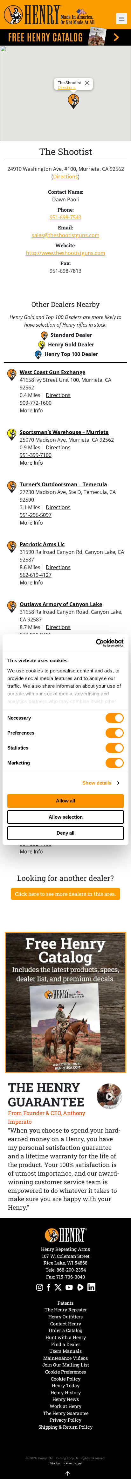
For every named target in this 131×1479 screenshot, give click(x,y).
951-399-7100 (36, 455)
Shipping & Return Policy (65, 1427)
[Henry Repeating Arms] (49, 14)
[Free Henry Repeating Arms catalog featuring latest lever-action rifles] (65, 36)
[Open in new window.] (40, 1288)
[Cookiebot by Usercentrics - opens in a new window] (96, 643)
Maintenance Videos (65, 1358)
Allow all (65, 800)
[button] (117, 18)
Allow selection (66, 817)
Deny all (65, 833)
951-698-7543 (65, 217)
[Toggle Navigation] (121, 18)
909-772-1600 (36, 402)
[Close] (88, 83)
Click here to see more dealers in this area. (65, 893)
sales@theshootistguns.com (66, 235)
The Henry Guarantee (65, 1413)
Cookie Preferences (65, 1372)
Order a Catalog (65, 1330)
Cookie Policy (65, 1379)
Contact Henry (65, 1324)
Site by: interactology (66, 1463)
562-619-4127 (36, 574)
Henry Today (65, 1385)
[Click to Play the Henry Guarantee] (109, 1096)
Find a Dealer (65, 1344)
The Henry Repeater (66, 1310)
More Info (31, 410)
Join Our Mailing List (65, 1365)
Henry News (65, 1399)
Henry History (66, 1392)
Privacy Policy (65, 1420)
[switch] (115, 733)
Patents (65, 1303)
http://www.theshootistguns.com (65, 253)
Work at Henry (65, 1406)
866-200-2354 (71, 1270)
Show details (96, 783)
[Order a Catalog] (65, 1002)
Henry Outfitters (65, 1317)
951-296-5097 (36, 514)
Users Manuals (65, 1351)
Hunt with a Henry (65, 1337)
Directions (67, 87)
